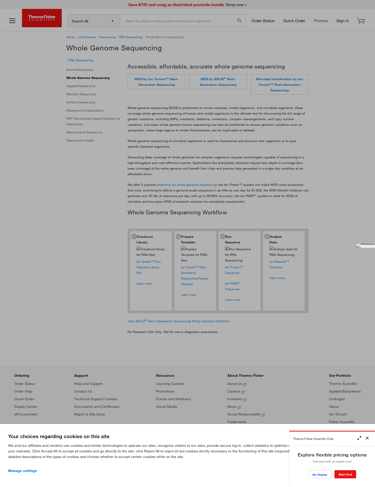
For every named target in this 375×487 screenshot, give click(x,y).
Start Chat (345, 474)
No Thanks (319, 475)
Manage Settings (22, 470)
